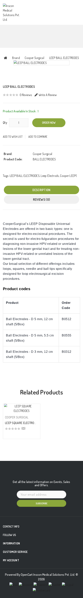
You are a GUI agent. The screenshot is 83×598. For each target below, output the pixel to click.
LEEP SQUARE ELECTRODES (22, 423)
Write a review (48, 95)
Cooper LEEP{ (68, 176)
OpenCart (27, 574)
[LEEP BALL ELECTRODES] (41, 62)
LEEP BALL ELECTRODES (64, 58)
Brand (16, 58)
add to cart (21, 431)
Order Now (49, 122)
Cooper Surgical (34, 58)
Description (41, 190)
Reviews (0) (41, 199)
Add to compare (37, 136)
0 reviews (26, 95)
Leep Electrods (50, 176)
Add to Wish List (13, 136)
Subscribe (41, 503)
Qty (5, 122)
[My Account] (53, 6)
